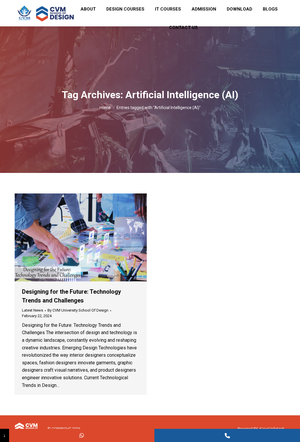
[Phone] (227, 435)
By (77, 310)
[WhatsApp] (82, 435)
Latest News (32, 310)
